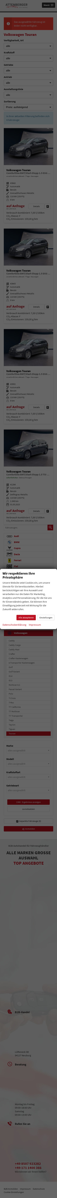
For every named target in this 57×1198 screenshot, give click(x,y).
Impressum (35, 624)
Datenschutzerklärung (14, 624)
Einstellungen (45, 617)
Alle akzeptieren (26, 617)
